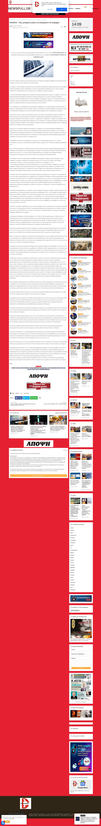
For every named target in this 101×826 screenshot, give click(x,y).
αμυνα (71, 532)
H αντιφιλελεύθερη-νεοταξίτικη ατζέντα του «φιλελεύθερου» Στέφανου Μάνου (84, 332)
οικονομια (19, 19)
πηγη (11, 363)
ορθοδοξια (72, 567)
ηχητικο (72, 557)
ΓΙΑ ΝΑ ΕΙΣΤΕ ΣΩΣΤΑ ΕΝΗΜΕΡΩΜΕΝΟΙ (38, 369)
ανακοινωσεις (73, 535)
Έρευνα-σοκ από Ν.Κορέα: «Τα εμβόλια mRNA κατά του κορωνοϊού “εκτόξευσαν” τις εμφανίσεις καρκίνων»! (81, 119)
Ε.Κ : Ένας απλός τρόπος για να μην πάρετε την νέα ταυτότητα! (74, 482)
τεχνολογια (72, 582)
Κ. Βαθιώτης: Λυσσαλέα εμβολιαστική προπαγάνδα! (73, 352)
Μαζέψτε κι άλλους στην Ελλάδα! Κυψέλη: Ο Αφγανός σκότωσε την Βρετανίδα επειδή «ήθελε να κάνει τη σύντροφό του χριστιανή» (75, 438)
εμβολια (72, 552)
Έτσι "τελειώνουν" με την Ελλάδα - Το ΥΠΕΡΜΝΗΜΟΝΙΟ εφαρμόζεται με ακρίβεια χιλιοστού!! (86, 484)
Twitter (27, 397)
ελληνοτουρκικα (73, 550)
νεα (21, 393)
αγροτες (72, 527)
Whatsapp (34, 397)
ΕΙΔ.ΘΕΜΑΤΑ (95, 8)
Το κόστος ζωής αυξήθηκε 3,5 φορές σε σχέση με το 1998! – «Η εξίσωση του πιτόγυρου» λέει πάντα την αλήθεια (58, 428)
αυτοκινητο (72, 542)
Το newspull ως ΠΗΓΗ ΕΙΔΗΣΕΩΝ (54, 814)
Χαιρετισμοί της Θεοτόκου (39, 814)
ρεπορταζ (72, 575)
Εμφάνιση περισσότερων (61, 412)
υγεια (71, 587)
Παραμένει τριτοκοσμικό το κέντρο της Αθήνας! (86, 435)
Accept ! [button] (6, 821)
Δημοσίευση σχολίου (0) (38, 475)
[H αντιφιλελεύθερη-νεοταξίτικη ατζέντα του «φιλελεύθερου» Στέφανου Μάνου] (73, 331)
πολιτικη (72, 572)
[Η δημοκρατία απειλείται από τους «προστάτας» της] (73, 323)
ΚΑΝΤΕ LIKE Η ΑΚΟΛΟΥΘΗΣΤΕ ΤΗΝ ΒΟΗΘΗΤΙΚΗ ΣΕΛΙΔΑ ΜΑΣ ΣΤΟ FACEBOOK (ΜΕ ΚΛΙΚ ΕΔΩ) (38, 368)
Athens (74, 21)
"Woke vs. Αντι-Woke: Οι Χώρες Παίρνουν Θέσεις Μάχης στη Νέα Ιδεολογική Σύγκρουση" (74, 465)
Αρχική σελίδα (13, 19)
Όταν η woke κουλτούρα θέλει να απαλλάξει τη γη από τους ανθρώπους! (84, 286)
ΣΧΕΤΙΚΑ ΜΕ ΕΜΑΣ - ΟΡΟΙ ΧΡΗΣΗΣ (58, 815)
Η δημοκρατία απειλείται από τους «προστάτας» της (84, 323)
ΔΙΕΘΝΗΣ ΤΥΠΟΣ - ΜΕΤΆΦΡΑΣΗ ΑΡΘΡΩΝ (39, 815)
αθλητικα (72, 530)
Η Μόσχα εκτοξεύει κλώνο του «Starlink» (86, 382)
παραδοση (72, 570)
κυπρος (72, 562)
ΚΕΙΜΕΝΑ (77, 8)
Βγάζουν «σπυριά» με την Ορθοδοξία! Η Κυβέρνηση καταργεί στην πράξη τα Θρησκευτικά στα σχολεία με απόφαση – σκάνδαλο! (18, 429)
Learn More (11, 818)
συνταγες (72, 579)
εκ (70, 547)
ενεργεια (72, 555)
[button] (90, 6)
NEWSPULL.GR (19, 8)
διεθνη (71, 545)
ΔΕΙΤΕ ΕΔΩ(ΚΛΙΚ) (75, 610)
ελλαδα (17, 393)
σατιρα (71, 577)
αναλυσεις (72, 537)
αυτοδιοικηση (73, 540)
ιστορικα (72, 560)
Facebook (19, 397)
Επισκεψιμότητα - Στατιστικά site (70, 814)
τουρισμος (72, 584)
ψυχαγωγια (72, 589)
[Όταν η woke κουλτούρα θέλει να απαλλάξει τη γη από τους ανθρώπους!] (73, 286)
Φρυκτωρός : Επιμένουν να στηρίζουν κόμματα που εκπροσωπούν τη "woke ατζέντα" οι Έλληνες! (87, 465)
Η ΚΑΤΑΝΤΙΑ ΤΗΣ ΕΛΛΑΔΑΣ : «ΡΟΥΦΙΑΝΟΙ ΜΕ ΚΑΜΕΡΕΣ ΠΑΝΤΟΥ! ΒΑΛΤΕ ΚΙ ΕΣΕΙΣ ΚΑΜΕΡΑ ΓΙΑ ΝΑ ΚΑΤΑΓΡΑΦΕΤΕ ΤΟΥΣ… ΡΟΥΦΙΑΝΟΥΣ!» (75, 511)
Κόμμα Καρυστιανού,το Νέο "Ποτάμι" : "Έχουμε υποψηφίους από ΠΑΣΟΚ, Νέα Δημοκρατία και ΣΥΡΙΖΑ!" (86, 510)
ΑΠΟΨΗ (31, 814)
